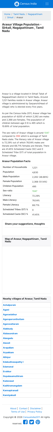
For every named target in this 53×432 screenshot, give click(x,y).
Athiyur (7, 357)
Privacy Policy (34, 411)
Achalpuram (9, 305)
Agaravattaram (11, 324)
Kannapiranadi (10, 390)
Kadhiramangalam (12, 385)
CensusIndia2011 (31, 417)
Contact (23, 408)
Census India (28, 3)
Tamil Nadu (19, 14)
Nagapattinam (35, 14)
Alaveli (6, 343)
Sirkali (10, 17)
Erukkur (7, 371)
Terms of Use (18, 411)
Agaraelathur (10, 314)
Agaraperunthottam (13, 319)
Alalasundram (10, 333)
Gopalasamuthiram (13, 376)
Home (7, 14)
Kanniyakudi (9, 395)
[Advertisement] (26, 64)
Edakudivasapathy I (13, 362)
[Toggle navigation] (47, 4)
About (13, 408)
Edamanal (8, 366)
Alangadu (8, 338)
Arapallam (8, 347)
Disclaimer (35, 408)
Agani (6, 309)
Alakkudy (8, 328)
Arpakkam (8, 352)
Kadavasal (8, 381)
